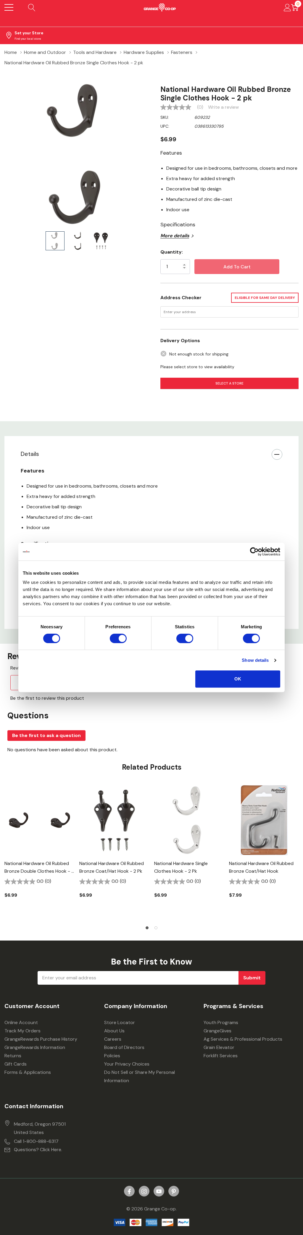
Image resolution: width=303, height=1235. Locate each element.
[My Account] (287, 7)
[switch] (118, 638)
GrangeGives (217, 1031)
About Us (114, 1031)
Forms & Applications (27, 1072)
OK (237, 678)
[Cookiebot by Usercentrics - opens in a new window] (254, 551)
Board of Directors (124, 1047)
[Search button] (32, 7)
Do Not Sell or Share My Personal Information (139, 1076)
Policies (112, 1056)
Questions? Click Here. (38, 1149)
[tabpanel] (39, 851)
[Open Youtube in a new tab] (159, 1191)
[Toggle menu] (8, 7)
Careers (112, 1039)
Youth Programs (221, 1022)
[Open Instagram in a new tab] (144, 1191)
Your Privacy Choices (126, 1064)
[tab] (147, 927)
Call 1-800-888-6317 (36, 1141)
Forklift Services (221, 1056)
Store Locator (119, 1022)
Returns (12, 1056)
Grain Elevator (219, 1047)
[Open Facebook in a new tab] (129, 1191)
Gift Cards (15, 1064)
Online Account (21, 1022)
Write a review (223, 107)
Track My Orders (22, 1031)
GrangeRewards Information (34, 1047)
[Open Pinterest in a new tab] (174, 1191)
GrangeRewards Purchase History (40, 1039)
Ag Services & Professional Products (243, 1039)
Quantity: (171, 252)
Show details (255, 660)
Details (30, 454)
